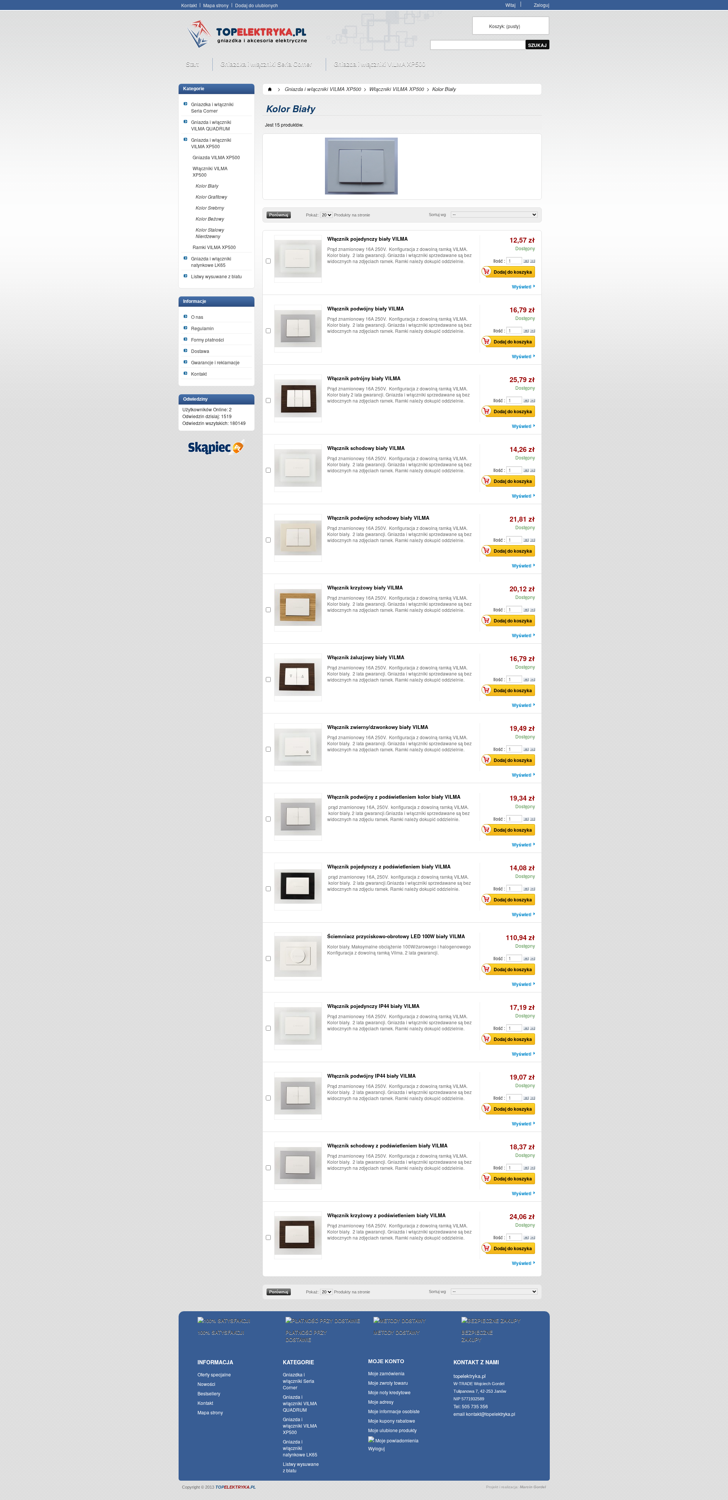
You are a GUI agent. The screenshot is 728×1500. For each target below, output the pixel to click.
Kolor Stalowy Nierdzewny (210, 232)
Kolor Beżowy (210, 218)
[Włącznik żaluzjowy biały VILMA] (298, 677)
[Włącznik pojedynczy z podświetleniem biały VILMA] (298, 887)
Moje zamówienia (386, 1373)
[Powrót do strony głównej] (270, 88)
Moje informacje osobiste (394, 1411)
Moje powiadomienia (396, 1440)
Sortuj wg (437, 214)
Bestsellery (209, 1393)
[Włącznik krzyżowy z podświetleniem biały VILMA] (298, 1235)
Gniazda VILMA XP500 (216, 157)
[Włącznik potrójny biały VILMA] (298, 398)
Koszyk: (504, 26)
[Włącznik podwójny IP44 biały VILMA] (298, 1096)
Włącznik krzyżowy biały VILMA (365, 587)
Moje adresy (381, 1401)
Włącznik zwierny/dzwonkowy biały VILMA (377, 726)
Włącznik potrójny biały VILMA (363, 378)
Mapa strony (216, 5)
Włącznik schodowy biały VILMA (366, 447)
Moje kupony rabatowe (391, 1420)
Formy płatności (207, 339)
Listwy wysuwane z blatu (216, 276)
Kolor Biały (207, 185)
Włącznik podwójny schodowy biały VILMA (378, 517)
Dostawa (200, 351)
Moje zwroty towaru (388, 1382)
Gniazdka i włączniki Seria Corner (262, 66)
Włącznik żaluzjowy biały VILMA (365, 657)
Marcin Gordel (533, 1487)
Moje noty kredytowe (389, 1392)
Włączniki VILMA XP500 (210, 171)
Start (188, 66)
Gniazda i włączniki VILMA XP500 (375, 66)
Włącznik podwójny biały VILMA (365, 308)
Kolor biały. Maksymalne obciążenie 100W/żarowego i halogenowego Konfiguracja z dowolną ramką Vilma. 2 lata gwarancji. (399, 949)
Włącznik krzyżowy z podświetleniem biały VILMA (386, 1215)
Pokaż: (312, 215)
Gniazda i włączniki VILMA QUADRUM (211, 125)
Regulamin (202, 328)
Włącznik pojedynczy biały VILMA (367, 238)
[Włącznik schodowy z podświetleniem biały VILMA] (298, 1166)
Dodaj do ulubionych (256, 5)
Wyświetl (521, 286)
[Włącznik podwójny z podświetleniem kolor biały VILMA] (298, 817)
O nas (197, 316)
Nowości (206, 1384)
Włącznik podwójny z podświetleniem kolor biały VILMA (393, 796)
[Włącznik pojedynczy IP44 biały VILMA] (298, 1026)
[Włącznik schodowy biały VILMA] (298, 468)
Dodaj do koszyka (513, 271)
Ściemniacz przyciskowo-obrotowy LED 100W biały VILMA (396, 936)
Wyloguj (376, 1448)
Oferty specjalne (214, 1374)
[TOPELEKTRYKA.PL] (249, 35)
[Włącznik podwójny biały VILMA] (298, 329)
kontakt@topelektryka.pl (490, 1414)
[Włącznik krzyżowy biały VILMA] (298, 608)
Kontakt (189, 5)
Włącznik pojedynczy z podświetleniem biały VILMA (388, 866)
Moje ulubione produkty (392, 1430)
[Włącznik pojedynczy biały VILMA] (298, 259)
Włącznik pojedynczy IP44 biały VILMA (373, 1005)
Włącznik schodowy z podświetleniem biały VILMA (387, 1145)
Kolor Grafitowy (211, 196)
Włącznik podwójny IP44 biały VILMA (371, 1075)
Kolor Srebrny (210, 207)
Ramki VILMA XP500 (214, 247)
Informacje (194, 301)
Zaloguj (541, 4)
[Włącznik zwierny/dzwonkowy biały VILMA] (298, 747)
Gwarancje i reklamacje (215, 362)
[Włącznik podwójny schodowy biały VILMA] (298, 538)
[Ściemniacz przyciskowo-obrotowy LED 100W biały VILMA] (298, 956)
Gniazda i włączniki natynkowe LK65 (211, 261)
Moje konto (386, 1361)
